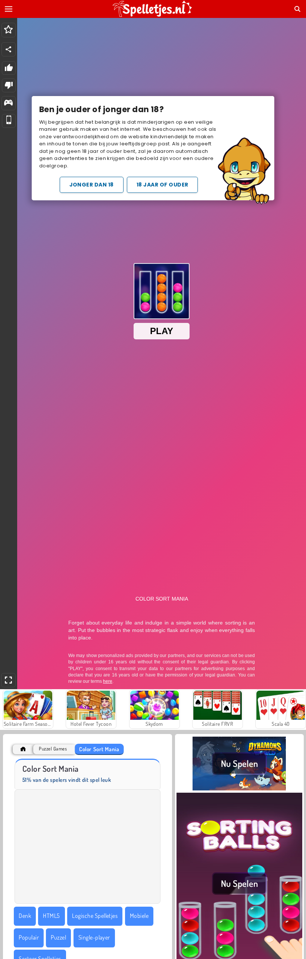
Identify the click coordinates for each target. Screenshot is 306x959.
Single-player (94, 937)
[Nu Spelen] (239, 788)
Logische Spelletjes (95, 915)
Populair (29, 937)
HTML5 (51, 915)
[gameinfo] (8, 103)
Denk (25, 915)
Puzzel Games (53, 748)
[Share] (8, 49)
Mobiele (139, 915)
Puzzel (58, 937)
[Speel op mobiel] (9, 121)
